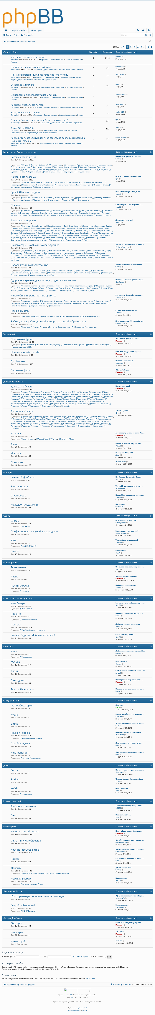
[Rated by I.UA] (70, 991)
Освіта (6, 515)
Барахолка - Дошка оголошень (52, 60)
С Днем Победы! (122, 370)
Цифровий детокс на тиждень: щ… (130, 613)
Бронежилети (121, 878)
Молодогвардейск (104, 419)
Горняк (57, 406)
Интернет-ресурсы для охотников (129, 770)
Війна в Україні (28, 345)
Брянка (110, 417)
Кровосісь (119, 363)
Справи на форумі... (22, 370)
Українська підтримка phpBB (90, 1002)
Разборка (77, 303)
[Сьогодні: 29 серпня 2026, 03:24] (150, 41)
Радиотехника (26, 794)
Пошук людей (68, 172)
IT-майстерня (26, 609)
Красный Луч (61, 417)
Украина (16, 433)
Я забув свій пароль (80, 956)
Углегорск (83, 401)
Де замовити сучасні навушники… (129, 264)
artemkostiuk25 (121, 137)
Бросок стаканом (122, 905)
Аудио (14, 714)
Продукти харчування (21, 167)
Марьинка (38, 401)
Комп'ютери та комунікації (18, 598)
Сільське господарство (44, 187)
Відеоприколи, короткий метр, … (129, 680)
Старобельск (30, 421)
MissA (117, 553)
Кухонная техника (82, 270)
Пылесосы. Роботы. (38, 273)
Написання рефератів (58, 213)
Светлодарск (72, 401)
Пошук (8, 35)
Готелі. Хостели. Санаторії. (56, 182)
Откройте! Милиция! (23, 905)
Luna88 (118, 207)
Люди (14, 444)
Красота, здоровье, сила (25, 849)
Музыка (15, 662)
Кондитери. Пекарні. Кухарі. (93, 182)
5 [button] (141, 47)
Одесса (54, 439)
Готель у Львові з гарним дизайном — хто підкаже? (39, 120)
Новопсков (71, 426)
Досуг (6, 765)
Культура (8, 646)
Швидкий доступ (7, 31)
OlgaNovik (119, 506)
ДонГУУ (25, 546)
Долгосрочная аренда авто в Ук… (129, 752)
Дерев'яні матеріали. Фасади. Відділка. (97, 226)
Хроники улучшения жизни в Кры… (130, 433)
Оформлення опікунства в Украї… (129, 896)
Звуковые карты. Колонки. (59, 250)
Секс (13, 815)
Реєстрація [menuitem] (149, 31)
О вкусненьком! (62, 873)
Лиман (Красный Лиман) (66, 399)
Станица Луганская (86, 421)
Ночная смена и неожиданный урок (31, 66)
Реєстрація (28, 35)
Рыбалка (16, 779)
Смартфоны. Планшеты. (62, 257)
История (16, 453)
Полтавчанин (120, 462)
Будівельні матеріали (23, 220)
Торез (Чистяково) (81, 392)
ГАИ (23, 911)
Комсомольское (67, 404)
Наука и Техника (20, 732)
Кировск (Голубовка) (66, 419)
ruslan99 (118, 716)
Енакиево (96, 394)
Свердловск (17, 419)
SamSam (118, 941)
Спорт (14, 671)
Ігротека (16, 624)
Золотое (105, 424)
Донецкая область (21, 386)
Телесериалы (26, 657)
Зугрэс (56, 394)
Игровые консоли (78, 250)
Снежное (37, 394)
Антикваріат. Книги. (52, 172)
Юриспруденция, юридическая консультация (37, 896)
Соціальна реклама (35, 172)
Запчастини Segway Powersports (128, 295)
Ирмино (96, 424)
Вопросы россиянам (124, 361)
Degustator (119, 735)
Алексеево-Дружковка (99, 404)
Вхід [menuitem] (144, 31)
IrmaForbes (90, 979)
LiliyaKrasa (119, 772)
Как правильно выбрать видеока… (130, 603)
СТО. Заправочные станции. (95, 303)
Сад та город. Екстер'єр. (54, 238)
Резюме (36, 327)
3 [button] (134, 47)
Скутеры (25, 758)
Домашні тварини (105, 165)
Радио (14, 576)
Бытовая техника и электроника (29, 265)
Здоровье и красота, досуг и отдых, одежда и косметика (43, 280)
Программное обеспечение (88, 255)
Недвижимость (20, 310)
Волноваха (50, 399)
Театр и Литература (22, 689)
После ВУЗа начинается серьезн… (129, 495)
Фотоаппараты (107, 273)
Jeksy (117, 626)
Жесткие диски (40, 250)
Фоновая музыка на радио (126, 576)
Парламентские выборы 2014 (74, 345)
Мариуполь (67, 392)
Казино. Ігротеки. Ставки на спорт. (47, 200)
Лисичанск (49, 417)
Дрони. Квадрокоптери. (87, 165)
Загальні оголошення (74, 60)
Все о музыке (121, 661)
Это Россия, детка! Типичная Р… (129, 339)
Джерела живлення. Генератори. (60, 270)
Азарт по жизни (121, 788)
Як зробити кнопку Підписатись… (129, 723)
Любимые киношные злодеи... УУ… (130, 651)
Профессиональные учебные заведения (34, 531)
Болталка (50, 873)
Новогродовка (95, 401)
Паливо (97, 185)
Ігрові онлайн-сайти (84, 198)
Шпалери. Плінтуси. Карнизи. (100, 230)
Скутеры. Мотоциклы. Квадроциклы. (79, 301)
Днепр (62, 439)
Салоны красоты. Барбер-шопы (85, 288)
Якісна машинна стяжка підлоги (128, 743)
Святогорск (27, 401)
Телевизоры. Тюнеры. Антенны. (87, 273)
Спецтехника (55, 306)
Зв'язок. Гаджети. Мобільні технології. (33, 635)
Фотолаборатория (22, 705)
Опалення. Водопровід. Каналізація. (75, 233)
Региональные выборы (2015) (99, 345)
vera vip (118, 56)
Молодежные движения (25, 504)
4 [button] (138, 47)
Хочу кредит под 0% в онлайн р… (129, 321)
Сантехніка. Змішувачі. (75, 238)
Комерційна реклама (74, 123)
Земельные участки (91, 316)
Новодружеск (98, 426)
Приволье (26, 426)
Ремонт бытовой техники (39, 275)
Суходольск (61, 421)
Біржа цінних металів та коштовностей (37, 198)
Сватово (34, 424)
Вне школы (25, 526)
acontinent (14, 60)
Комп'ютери (18, 603)
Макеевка (46, 392)
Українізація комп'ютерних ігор (33, 630)
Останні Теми (10, 52)
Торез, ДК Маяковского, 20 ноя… (129, 486)
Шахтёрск (47, 394)
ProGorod (25, 591)
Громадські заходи (83, 172)
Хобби (14, 788)
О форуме (16, 923)
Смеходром (18, 680)
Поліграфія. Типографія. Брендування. (84, 213)
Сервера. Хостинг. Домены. (40, 257)
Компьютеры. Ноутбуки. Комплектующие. (35, 245)
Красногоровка (34, 404)
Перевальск (17, 421)
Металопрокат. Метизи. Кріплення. (59, 230)
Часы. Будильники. (20, 275)
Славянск (27, 394)
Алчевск (72, 417)
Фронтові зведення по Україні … (129, 352)
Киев (24, 439)
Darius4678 (15, 97)
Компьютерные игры (96, 250)
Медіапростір (10, 562)
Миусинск (73, 421)
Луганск (25, 417)
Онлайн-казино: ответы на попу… (129, 840)
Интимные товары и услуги (50, 286)
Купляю (80, 70)
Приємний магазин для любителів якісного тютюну (39, 74)
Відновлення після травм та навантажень (34, 94)
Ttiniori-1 (118, 497)
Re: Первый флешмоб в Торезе (128, 477)
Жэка (117, 781)
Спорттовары (24, 288)
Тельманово (34, 406)
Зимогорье (56, 424)
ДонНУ (33, 546)
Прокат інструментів (20, 235)
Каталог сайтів (74, 182)
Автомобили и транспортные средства (33, 295)
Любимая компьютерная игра (127, 624)
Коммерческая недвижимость (49, 316)
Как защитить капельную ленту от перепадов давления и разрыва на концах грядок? (48, 139)
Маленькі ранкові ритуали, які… (128, 444)
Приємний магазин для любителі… (130, 280)
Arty (72, 997)
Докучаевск (70, 397)
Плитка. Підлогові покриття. (102, 233)
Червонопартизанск (82, 424)
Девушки (119, 705)
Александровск (58, 426)
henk (117, 861)
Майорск (46, 404)
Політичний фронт (22, 339)
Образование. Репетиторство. (85, 327)
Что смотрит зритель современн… (129, 567)
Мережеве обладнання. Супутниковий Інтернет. (43, 253)
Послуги (16, 205)
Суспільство (18, 361)
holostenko (15, 87)
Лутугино (41, 421)
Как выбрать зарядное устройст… (129, 858)
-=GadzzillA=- (120, 488)
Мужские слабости (29, 884)
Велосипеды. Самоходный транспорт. (56, 303)
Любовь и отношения (23, 806)
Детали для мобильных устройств (129, 244)
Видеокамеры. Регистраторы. (33, 270)
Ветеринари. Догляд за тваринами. (35, 211)
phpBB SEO (82, 1008)
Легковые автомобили (30, 301)
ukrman (118, 653)
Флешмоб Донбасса (23, 477)
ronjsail (118, 673)
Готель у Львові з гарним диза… (128, 176)
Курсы (43, 327)
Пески (24, 406)
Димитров (86, 394)
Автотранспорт (20, 752)
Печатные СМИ (20, 585)
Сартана (55, 404)
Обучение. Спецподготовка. (60, 327)
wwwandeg (15, 123)
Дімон (117, 455)
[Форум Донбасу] (77, 14)
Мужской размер (21, 878)
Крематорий (18, 941)
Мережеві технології (29, 619)
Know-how (119, 297)
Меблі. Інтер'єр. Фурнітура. (33, 230)
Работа (15, 858)
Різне (85, 240)
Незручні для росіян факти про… (129, 831)
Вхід (17, 35)
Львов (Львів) (43, 439)
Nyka (117, 413)
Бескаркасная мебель (23, 84)
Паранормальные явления (31, 738)
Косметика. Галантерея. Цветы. (60, 290)
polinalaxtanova (121, 842)
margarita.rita (120, 323)
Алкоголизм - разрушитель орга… (129, 849)
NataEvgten (15, 77)
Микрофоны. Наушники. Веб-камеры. (79, 253)
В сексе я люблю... (123, 815)
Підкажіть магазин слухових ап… (129, 732)
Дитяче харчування (123, 867)
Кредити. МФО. (69, 200)
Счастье (51, 421)
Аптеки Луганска (122, 411)
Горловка (56, 392)
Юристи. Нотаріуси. (103, 215)
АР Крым (71, 439)
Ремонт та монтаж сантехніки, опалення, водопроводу (82, 235)
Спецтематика (11, 700)
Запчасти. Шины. (102, 301)
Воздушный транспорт (38, 306)
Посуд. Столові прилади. (42, 167)
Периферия (70, 255)
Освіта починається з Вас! (126, 520)
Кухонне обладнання (88, 167)
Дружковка (82, 399)
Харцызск (65, 394)
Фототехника (120, 551)
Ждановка (39, 399)
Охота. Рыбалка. (38, 288)
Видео (14, 723)
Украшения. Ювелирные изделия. (32, 290)
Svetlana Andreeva (122, 247)
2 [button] (131, 47)
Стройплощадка (20, 743)
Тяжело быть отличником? (126, 540)
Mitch (117, 707)
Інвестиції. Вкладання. (103, 198)
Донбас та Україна (13, 381)
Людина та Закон (13, 891)
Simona (118, 84)
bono (117, 745)
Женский (16, 868)
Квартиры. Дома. (28, 316)
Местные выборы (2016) (22, 347)
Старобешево (47, 406)
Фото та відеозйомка (85, 215)
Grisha (117, 616)
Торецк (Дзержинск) (96, 399)
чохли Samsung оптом (124, 635)
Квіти (92, 290)
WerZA (118, 880)
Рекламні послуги (36, 215)
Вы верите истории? (124, 453)
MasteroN (119, 341)
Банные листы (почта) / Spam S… (129, 923)
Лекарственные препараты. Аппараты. (79, 286)
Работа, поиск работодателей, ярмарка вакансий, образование (48, 321)
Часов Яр (66, 406)
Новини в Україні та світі (25, 352)
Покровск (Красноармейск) (33, 397)
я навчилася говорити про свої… (129, 806)
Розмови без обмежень (25, 831)
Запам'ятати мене (96, 956)
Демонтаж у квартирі (22, 127)
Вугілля (105, 185)
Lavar (117, 790)
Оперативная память (55, 255)
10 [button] (147, 47)
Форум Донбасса (12, 918)
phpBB (69, 995)
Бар (41, 884)
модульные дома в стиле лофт (28, 56)
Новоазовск (97, 397)
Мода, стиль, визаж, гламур (33, 873)
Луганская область (22, 411)
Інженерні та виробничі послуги (64, 228)
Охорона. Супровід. (39, 213)
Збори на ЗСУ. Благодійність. (51, 165)
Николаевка (49, 401)
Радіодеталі (103, 169)
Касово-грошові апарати (22, 200)
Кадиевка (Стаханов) (97, 417)
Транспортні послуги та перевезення (60, 215)
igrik (117, 120)
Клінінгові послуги (93, 211)
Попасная (81, 419)
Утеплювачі (91, 238)
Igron (117, 817)
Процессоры (106, 255)
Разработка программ (83, 257)
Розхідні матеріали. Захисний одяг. (44, 235)
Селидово (50, 397)
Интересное (120, 504)
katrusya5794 (120, 523)
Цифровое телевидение (125, 585)
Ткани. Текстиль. (81, 290)
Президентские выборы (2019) (48, 345)
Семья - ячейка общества (26, 840)
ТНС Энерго (120, 932)
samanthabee (120, 94)
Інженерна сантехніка (41, 228)
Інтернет (16, 614)
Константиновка (84, 397)
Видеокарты (27, 250)
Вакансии (26, 327)
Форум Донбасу (19, 30)
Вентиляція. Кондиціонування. (33, 226)
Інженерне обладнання (21, 228)
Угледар (60, 397)
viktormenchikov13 (18, 143)
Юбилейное (67, 424)
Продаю (14, 62)
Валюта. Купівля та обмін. (64, 198)
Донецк (25, 392)
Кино (14, 651)
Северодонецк (36, 417)
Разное (55, 275)
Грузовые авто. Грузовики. (52, 301)
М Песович (119, 907)
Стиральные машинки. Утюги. (60, 273)
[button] (122, 47)
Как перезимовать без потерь (27, 104)
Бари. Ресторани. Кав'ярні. (32, 182)
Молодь (7, 472)
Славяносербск (84, 426)
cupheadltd (15, 70)
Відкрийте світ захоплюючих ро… (129, 689)
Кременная (45, 424)
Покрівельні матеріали (87, 228)
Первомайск (40, 419)
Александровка (82, 404)
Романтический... (13, 801)
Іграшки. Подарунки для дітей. (50, 169)
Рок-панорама (19, 486)
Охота (14, 770)
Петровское (101, 421)
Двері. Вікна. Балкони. (72, 226)
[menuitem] (137, 30)
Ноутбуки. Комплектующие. (33, 255)
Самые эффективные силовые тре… (130, 670)
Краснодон (51, 419)
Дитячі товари (70, 165)
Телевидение (18, 567)
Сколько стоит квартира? (126, 310)
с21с (117, 725)
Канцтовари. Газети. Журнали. (66, 167)
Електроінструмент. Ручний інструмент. (65, 240)
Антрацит (91, 419)
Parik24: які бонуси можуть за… (128, 192)
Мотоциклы (36, 758)
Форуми (38, 30)
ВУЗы (14, 540)
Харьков (32, 439)
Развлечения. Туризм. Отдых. (45, 80)
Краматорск (35, 392)
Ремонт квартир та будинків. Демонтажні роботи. (39, 133)
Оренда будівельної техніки (48, 233)
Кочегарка (17, 932)
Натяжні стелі (81, 230)
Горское (26, 424)
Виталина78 (120, 898)
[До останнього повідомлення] (123, 56)
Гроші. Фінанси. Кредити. (25, 192)
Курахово (60, 401)
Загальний (9, 334)
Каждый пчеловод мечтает (26, 112)
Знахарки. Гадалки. (29, 286)
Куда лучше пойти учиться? (127, 531)
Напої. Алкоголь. (29, 169)
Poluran (118, 587)
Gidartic (118, 479)
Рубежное (82, 417)
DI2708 (118, 446)
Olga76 (118, 605)
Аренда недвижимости (72, 316)
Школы (15, 520)
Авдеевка (106, 394)
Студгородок (18, 495)
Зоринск (36, 426)
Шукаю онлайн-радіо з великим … (129, 714)
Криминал (32, 911)
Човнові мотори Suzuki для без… (129, 779)
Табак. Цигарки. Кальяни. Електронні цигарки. (73, 185)
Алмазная (45, 426)
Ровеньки (28, 419)
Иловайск (75, 394)
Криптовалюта (83, 200)
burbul (117, 691)
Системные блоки (20, 257)
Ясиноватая (27, 399)
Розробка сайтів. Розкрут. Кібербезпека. (38, 185)
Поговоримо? (10, 826)
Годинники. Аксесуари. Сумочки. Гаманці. (81, 169)
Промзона (17, 462)
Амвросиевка (96, 392)
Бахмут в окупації (122, 386)
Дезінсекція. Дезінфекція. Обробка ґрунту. (68, 211)
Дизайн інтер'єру (54, 226)
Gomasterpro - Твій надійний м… (129, 205)
